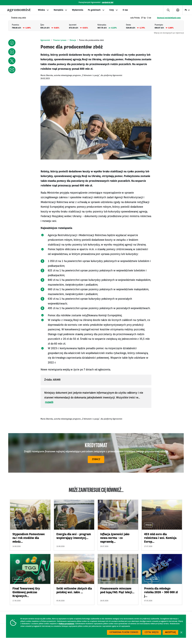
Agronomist (45, 40)
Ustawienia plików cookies (123, 632)
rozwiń (49, 402)
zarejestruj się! (107, 2)
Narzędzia (58, 10)
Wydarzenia (77, 10)
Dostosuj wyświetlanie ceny (169, 18)
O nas (125, 10)
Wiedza (41, 10)
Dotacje (73, 40)
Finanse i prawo (59, 40)
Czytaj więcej (152, 632)
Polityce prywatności (66, 624)
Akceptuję (170, 632)
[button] (11, 42)
